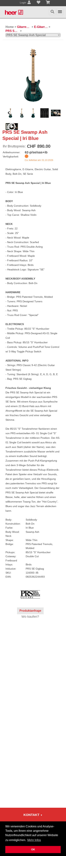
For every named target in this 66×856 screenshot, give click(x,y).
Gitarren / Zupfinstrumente (24, 26)
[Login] (29, 2)
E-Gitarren (41, 26)
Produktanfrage (30, 610)
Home (10, 26)
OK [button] (33, 849)
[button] (9, 113)
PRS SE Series (12, 30)
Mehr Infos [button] (34, 840)
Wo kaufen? (30, 616)
